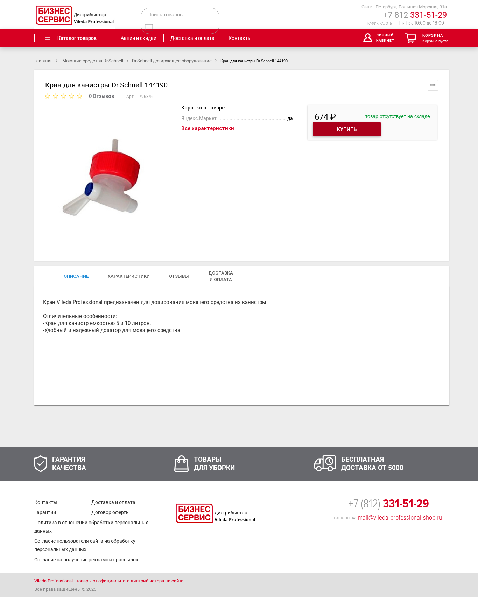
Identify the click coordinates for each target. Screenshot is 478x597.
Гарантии (45, 512)
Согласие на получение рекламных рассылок (86, 559)
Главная (43, 60)
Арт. (130, 96)
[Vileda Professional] (74, 14)
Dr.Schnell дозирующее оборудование (172, 60)
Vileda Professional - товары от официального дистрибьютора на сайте (108, 580)
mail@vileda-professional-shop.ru (400, 517)
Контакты (45, 502)
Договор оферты (110, 512)
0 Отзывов (101, 96)
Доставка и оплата (113, 502)
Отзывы (179, 276)
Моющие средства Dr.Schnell (92, 60)
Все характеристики (207, 128)
